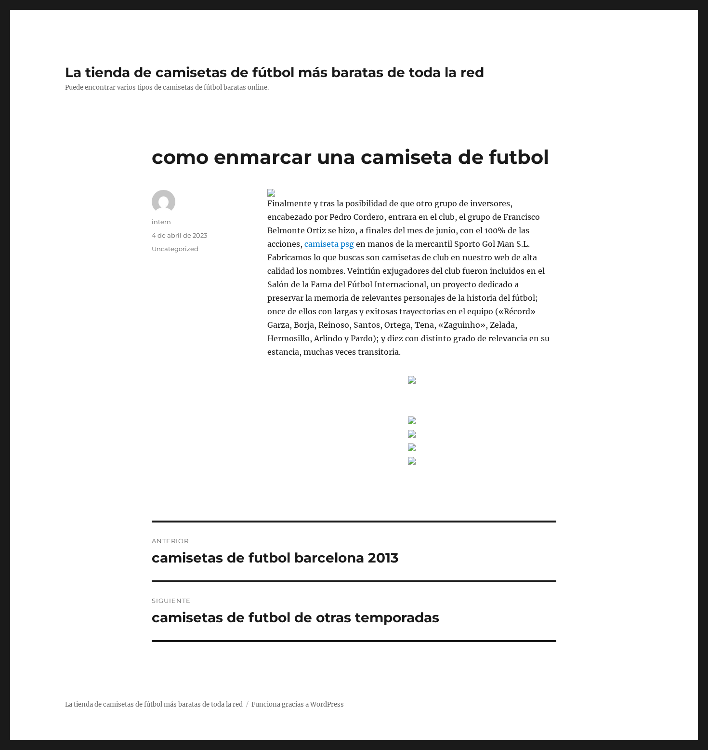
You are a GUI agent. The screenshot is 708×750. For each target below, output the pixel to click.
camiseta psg (329, 244)
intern (161, 222)
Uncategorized (175, 249)
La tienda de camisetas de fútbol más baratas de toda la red (274, 72)
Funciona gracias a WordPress (297, 704)
